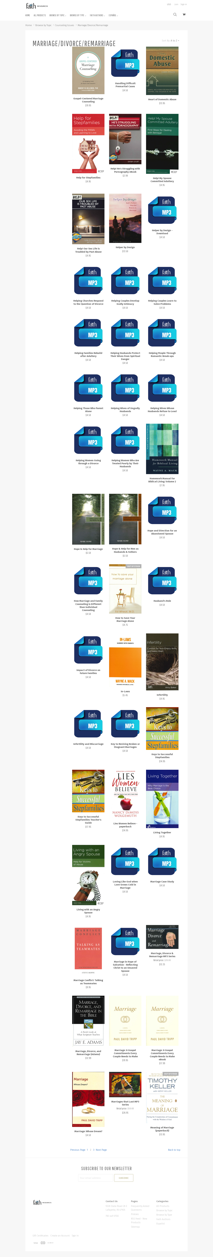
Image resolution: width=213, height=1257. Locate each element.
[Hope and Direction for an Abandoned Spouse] (162, 510)
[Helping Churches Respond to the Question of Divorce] (88, 280)
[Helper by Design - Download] (162, 209)
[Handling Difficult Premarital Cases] (125, 62)
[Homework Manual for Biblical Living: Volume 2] (162, 449)
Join (176, 4)
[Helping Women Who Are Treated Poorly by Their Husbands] (125, 439)
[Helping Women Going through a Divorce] (88, 439)
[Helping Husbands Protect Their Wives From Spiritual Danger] (125, 332)
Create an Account (60, 1235)
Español (113, 15)
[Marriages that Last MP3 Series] (125, 1084)
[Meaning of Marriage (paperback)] (162, 1097)
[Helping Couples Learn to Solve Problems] (162, 280)
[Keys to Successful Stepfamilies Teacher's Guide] (88, 791)
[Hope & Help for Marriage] (88, 519)
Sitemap (135, 1226)
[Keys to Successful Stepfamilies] (162, 728)
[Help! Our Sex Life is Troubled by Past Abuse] (88, 219)
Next (101, 1149)
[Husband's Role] (162, 580)
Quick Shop (88, 80)
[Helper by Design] (125, 218)
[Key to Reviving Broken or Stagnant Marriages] (125, 723)
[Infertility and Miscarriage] (88, 723)
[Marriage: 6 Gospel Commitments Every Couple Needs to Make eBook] (162, 1020)
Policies (135, 1214)
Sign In (75, 1235)
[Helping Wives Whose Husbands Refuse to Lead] (162, 387)
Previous (77, 1149)
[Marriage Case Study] (162, 861)
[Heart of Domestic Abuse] (162, 70)
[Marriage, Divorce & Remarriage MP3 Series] (162, 937)
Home (27, 15)
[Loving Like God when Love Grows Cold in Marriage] (125, 861)
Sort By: (166, 40)
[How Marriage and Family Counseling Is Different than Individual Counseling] (88, 580)
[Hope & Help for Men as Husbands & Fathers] (125, 519)
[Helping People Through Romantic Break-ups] (162, 332)
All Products (40, 15)
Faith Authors (97, 15)
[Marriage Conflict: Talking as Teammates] (88, 950)
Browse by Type (77, 15)
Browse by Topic (57, 15)
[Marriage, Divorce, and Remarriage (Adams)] (88, 1021)
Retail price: (159, 960)
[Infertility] (162, 662)
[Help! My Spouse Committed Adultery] (162, 143)
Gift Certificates (40, 1235)
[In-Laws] (125, 660)
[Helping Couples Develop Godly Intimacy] (125, 280)
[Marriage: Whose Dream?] (88, 1099)
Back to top (174, 1149)
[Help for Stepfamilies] (88, 143)
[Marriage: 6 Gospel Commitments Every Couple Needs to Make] (125, 1020)
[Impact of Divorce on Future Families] (88, 649)
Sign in (184, 4)
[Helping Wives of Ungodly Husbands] (125, 387)
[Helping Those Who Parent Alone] (88, 387)
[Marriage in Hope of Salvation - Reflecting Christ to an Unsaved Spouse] (125, 941)
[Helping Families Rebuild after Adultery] (88, 332)
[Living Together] (162, 799)
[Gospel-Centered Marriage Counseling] (88, 70)
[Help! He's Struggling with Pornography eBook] (125, 139)
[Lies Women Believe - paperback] (125, 794)
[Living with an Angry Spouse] (88, 875)
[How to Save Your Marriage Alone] (125, 589)
